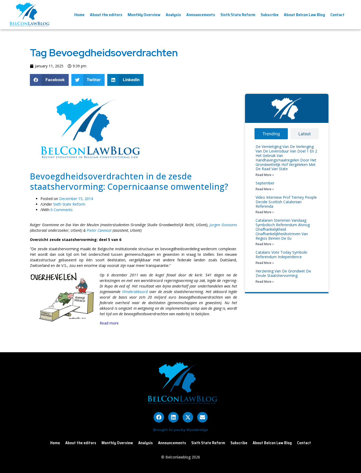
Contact (337, 14)
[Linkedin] (173, 417)
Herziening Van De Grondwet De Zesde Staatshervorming (283, 273)
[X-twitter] (188, 417)
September (265, 183)
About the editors (106, 14)
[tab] (271, 133)
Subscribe (270, 14)
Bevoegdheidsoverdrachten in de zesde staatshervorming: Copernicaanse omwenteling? (129, 181)
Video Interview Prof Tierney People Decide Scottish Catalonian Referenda (286, 202)
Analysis (173, 14)
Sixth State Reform (237, 14)
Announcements (200, 14)
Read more (109, 323)
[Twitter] (236, 98)
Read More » (265, 175)
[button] (49, 80)
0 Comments (61, 209)
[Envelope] (202, 417)
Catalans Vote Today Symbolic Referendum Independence (282, 254)
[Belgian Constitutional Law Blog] (87, 160)
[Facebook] (159, 417)
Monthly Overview (144, 14)
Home (79, 14)
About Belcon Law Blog (304, 14)
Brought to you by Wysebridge (180, 429)
